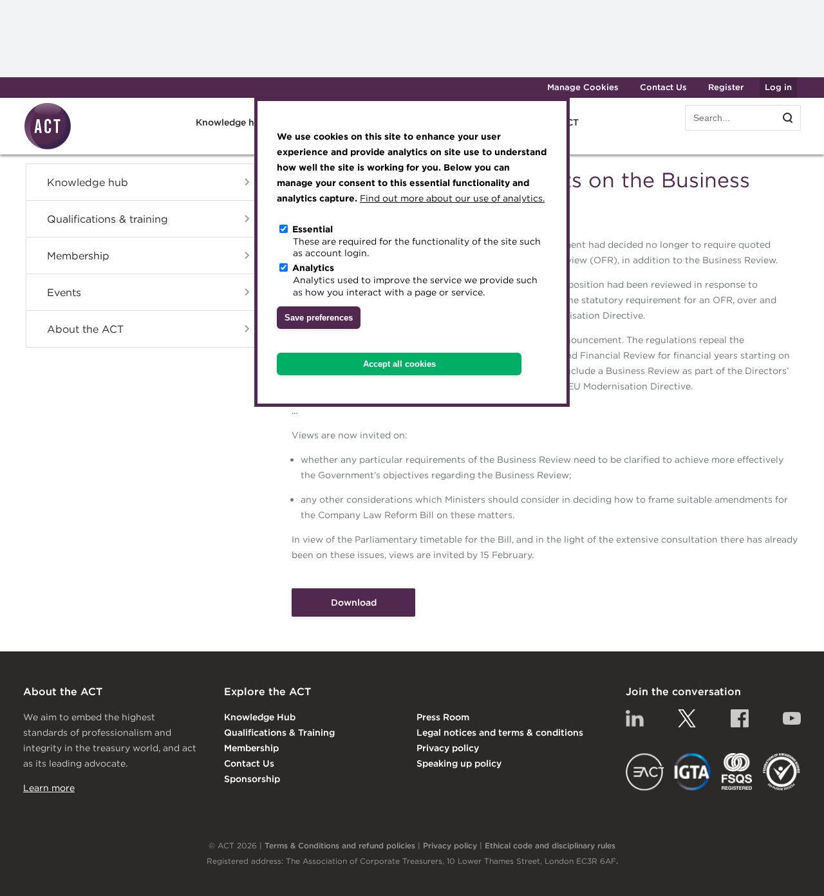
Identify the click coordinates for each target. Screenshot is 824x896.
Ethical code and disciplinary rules (550, 845)
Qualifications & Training (279, 732)
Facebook (740, 718)
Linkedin (635, 718)
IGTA (693, 771)
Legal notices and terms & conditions (500, 732)
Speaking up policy (459, 763)
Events (64, 292)
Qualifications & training (107, 218)
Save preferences (319, 317)
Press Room (443, 717)
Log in (778, 87)
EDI (781, 771)
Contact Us (663, 87)
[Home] (47, 147)
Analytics (313, 268)
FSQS (737, 771)
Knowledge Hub (259, 717)
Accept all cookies (399, 364)
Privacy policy (448, 748)
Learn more (49, 788)
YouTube (792, 718)
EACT (645, 771)
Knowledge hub (87, 182)
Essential (312, 229)
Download (354, 602)
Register (726, 87)
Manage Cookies (583, 87)
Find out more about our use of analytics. (452, 198)
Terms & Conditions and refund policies (340, 845)
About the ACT (85, 328)
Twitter (687, 718)
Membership (78, 255)
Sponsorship (252, 779)
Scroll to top (793, 871)
